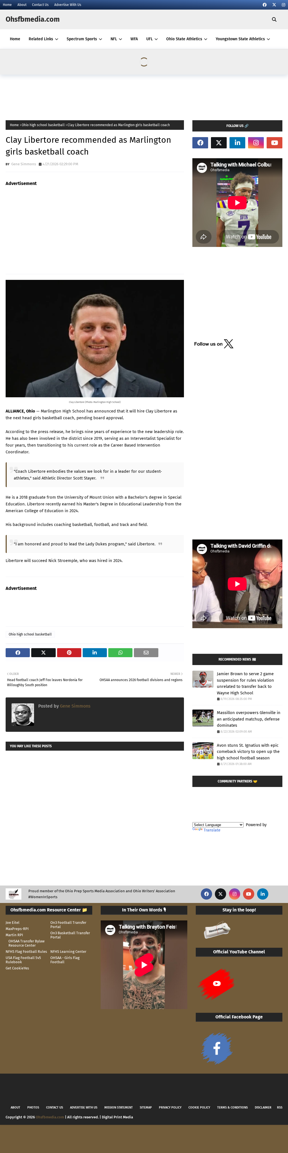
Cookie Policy (199, 1107)
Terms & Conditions (232, 1107)
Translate (212, 830)
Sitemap (146, 1107)
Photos (33, 1107)
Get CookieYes (17, 968)
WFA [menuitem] (134, 39)
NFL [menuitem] (114, 39)
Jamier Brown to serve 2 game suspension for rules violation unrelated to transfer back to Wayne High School (245, 683)
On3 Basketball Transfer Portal (70, 935)
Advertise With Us (67, 5)
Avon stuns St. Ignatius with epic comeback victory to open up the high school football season (248, 752)
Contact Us (40, 5)
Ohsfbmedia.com (33, 19)
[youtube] (274, 142)
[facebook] (264, 5)
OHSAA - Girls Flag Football (65, 960)
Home (7, 5)
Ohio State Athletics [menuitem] (184, 39)
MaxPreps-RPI (17, 929)
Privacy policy (170, 1107)
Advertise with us (83, 1107)
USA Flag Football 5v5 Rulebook (23, 960)
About (21, 5)
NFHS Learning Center (68, 951)
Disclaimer (263, 1107)
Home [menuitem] (15, 39)
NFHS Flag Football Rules (26, 951)
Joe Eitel (12, 922)
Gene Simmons (23, 164)
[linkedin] (237, 142)
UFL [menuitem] (149, 39)
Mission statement (118, 1107)
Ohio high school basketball (43, 125)
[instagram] (282, 5)
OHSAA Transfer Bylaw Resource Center (26, 943)
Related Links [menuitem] (41, 39)
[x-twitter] (274, 5)
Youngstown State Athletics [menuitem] (240, 39)
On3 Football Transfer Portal (68, 924)
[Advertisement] (108, 95)
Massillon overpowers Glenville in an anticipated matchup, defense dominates (248, 719)
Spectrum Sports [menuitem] (82, 39)
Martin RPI (14, 935)
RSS (279, 1107)
